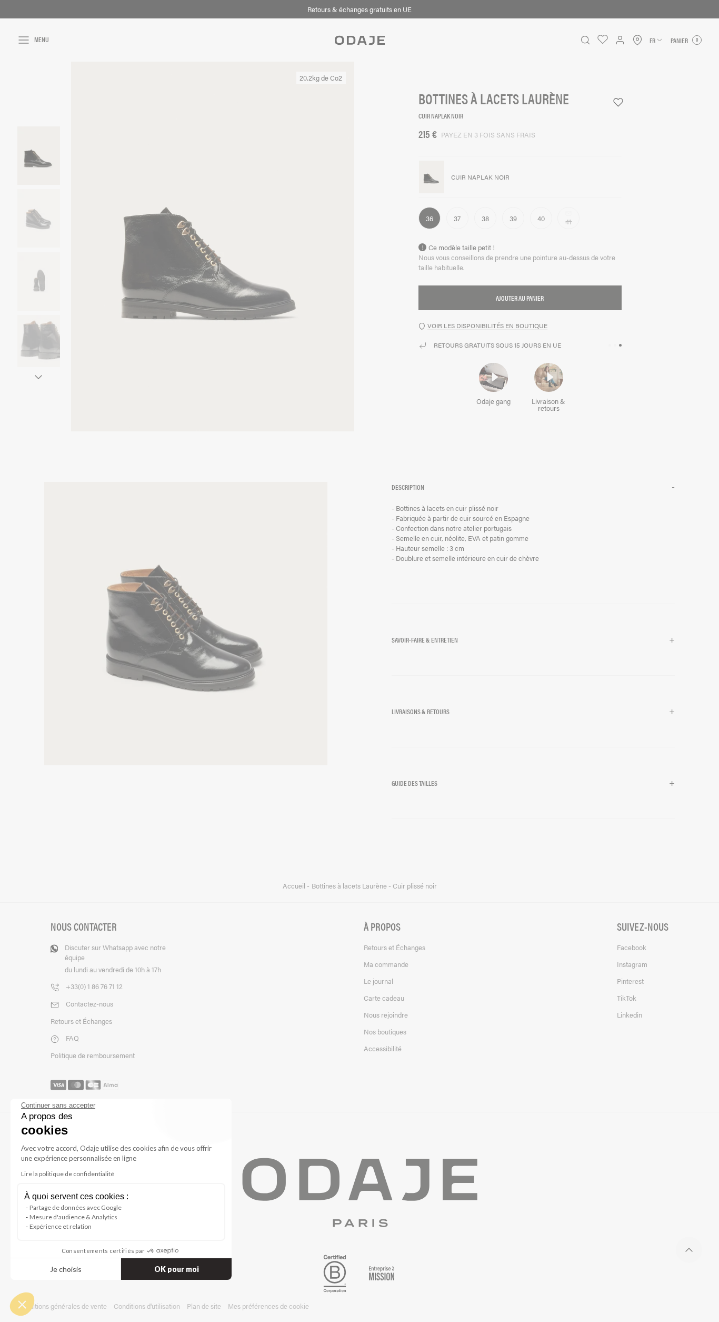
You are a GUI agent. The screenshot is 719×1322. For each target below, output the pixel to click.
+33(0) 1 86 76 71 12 (94, 986)
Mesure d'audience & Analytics (73, 1217)
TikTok (626, 998)
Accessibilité (383, 1048)
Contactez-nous (89, 1004)
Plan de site (204, 1306)
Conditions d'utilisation (147, 1306)
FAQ (72, 1038)
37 (457, 218)
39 (513, 218)
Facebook (631, 947)
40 (541, 218)
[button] (533, 487)
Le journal (378, 981)
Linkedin (629, 1015)
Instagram (632, 964)
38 (485, 218)
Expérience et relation (60, 1226)
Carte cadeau (384, 998)
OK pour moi (176, 1269)
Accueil (295, 886)
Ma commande (386, 964)
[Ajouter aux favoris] (613, 102)
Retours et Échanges (81, 1021)
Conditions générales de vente (62, 1306)
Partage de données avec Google (75, 1207)
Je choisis (66, 1269)
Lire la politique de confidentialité (67, 1174)
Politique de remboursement (93, 1055)
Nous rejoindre (386, 1015)
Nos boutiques (385, 1032)
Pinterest (630, 981)
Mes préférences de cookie (268, 1306)
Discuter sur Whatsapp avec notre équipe (115, 958)
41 (572, 222)
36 (429, 218)
